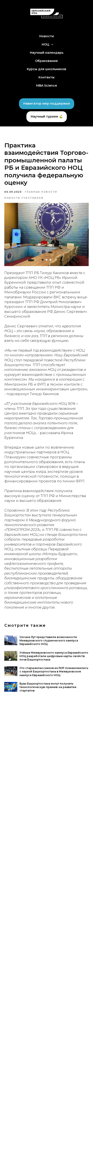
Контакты (46, 77)
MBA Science (46, 85)
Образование (46, 61)
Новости (46, 36)
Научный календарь (46, 53)
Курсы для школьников (46, 69)
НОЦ (46, 44)
